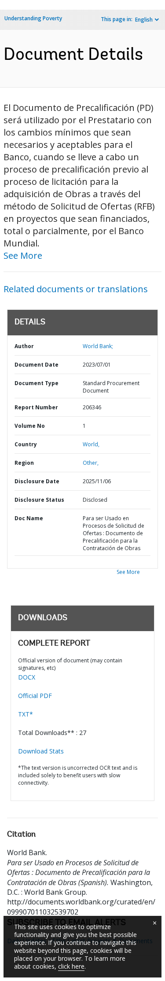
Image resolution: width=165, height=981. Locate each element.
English (144, 19)
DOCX (26, 677)
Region (24, 463)
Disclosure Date (37, 481)
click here (71, 966)
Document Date (37, 364)
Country (26, 444)
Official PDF (35, 695)
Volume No (30, 426)
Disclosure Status (39, 499)
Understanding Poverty (33, 18)
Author (24, 346)
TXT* (25, 714)
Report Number (36, 407)
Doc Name (29, 518)
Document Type (37, 383)
